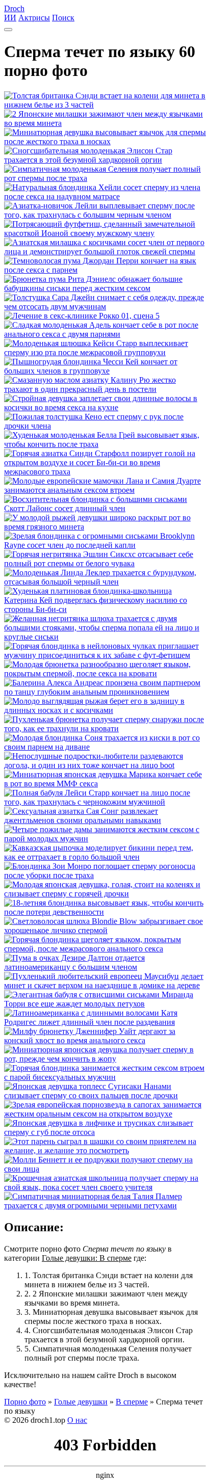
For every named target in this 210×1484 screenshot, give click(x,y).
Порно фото (25, 1401)
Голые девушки (81, 1401)
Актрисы (34, 17)
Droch (14, 8)
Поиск (63, 17)
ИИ (10, 17)
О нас (77, 1420)
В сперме (132, 1401)
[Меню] (8, 29)
